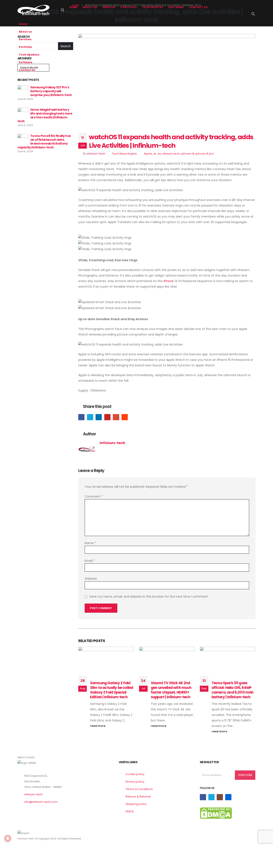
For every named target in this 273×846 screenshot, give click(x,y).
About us (90, 7)
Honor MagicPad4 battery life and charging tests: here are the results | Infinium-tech (45, 115)
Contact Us (198, 7)
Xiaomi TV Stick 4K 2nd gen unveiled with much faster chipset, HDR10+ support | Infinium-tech (171, 689)
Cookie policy (135, 774)
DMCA (130, 811)
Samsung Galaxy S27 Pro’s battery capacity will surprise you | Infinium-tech (51, 91)
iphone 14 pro (204, 153)
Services (108, 7)
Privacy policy (135, 781)
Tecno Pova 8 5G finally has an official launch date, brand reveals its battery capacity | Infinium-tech (44, 141)
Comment (94, 496)
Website (91, 578)
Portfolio (129, 7)
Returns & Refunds (138, 796)
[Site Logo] (33, 10)
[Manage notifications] (7, 838)
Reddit (125, 417)
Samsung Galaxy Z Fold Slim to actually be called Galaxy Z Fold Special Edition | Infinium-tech (111, 689)
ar (154, 153)
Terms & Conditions (139, 789)
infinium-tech (96, 153)
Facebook (81, 417)
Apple (148, 153)
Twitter (90, 417)
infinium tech (171, 153)
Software (176, 7)
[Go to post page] (22, 90)
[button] (62, 10)
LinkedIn (99, 417)
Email (116, 417)
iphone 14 (187, 153)
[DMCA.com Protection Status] (216, 813)
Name (90, 543)
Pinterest (107, 417)
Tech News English (124, 153)
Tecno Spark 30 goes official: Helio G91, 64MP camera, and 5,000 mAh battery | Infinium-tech (232, 689)
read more (98, 726)
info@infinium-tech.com (41, 802)
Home (73, 7)
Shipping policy (136, 804)
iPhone (169, 281)
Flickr (228, 797)
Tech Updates (152, 7)
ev (159, 153)
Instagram (220, 797)
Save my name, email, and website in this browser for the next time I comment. (149, 596)
